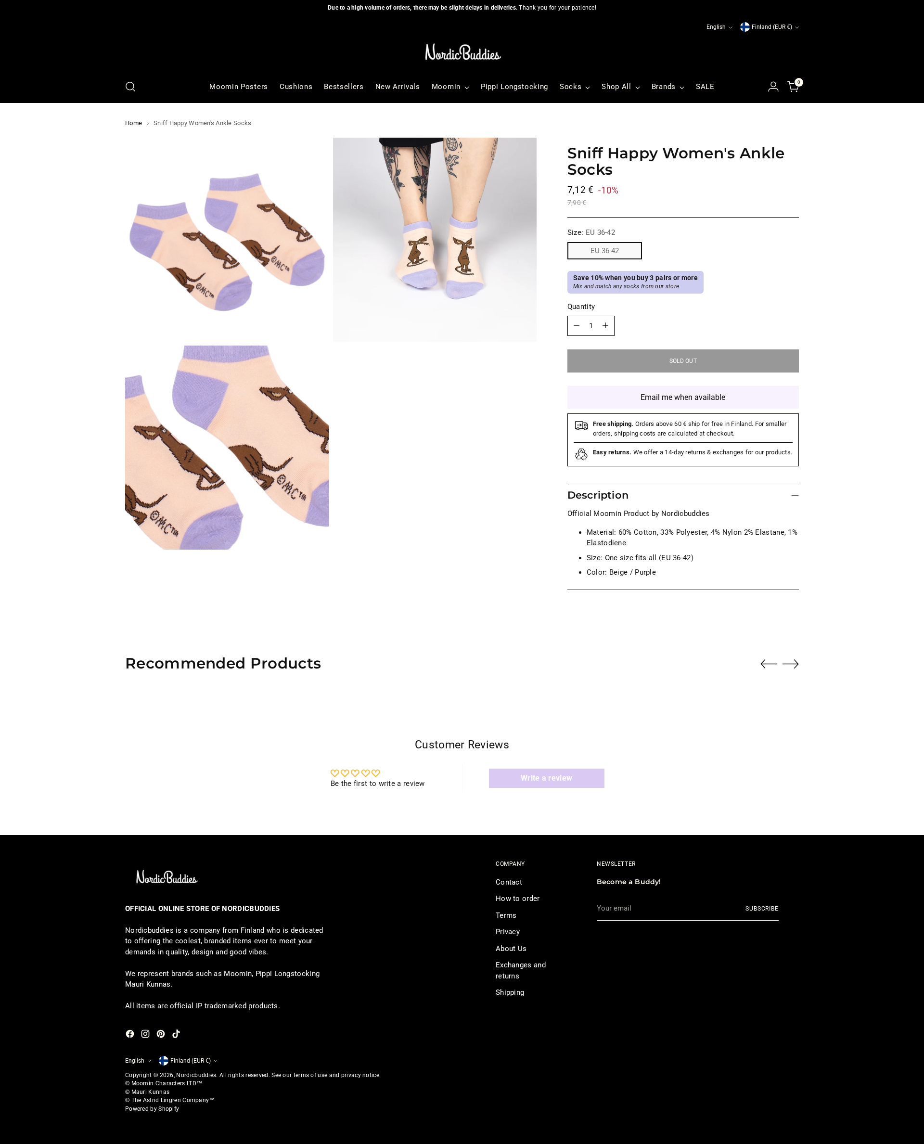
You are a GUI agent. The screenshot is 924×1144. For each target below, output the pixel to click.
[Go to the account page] (773, 86)
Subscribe (762, 908)
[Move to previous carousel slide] (768, 664)
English (716, 27)
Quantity (581, 306)
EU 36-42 (604, 250)
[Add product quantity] (605, 325)
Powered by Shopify (152, 1108)
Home (133, 123)
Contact (509, 882)
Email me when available (683, 397)
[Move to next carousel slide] (791, 664)
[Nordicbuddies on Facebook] (131, 1035)
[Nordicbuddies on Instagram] (146, 1035)
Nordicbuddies (196, 1075)
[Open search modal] (130, 86)
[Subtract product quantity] (576, 325)
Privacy (508, 931)
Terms (506, 915)
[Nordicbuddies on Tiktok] (177, 1035)
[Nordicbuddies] (462, 52)
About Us (511, 948)
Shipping (510, 992)
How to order (518, 898)
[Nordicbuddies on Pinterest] (161, 1035)
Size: (591, 232)
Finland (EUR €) (772, 27)
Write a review (546, 778)
